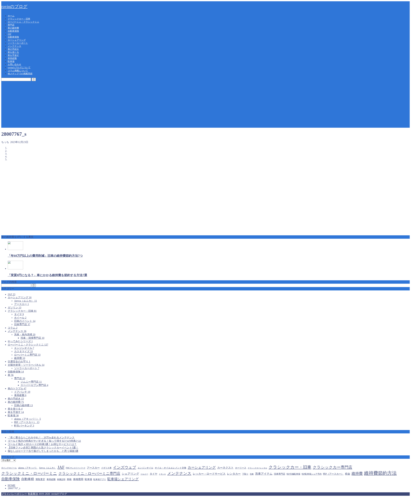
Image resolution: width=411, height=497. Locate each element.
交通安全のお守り (19, 361)
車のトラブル (17, 388)
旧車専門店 (22, 324)
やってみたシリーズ (20, 341)
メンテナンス (14, 46)
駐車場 (11, 61)
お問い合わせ (14, 64)
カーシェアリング (17, 40)
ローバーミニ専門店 (27, 354)
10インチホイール (9, 468)
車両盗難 (12, 58)
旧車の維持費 (23, 405)
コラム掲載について (18, 70)
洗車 (252, 474)
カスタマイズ (23, 351)
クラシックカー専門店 (332, 467)
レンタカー (234, 473)
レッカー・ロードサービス (209, 473)
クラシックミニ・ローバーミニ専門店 (89, 473)
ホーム (11, 16)
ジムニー (144, 474)
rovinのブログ (14, 6)
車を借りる (13, 52)
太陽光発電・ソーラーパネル (26, 365)
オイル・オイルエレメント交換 (170, 467)
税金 (347, 473)
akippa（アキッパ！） (27, 418)
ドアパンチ (22, 392)
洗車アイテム (263, 473)
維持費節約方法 (380, 473)
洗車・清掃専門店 (32, 338)
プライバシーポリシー (14, 494)
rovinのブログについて (19, 67)
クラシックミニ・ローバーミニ (29, 473)
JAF (9, 34)
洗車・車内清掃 (24, 334)
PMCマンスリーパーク (75, 468)
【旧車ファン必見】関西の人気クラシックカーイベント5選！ (43, 447)
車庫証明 (61, 479)
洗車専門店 (279, 474)
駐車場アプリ (99, 479)
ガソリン (14, 307)
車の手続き (13, 49)
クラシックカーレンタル (257, 468)
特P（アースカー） (26, 422)
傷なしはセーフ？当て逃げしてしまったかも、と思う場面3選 (43, 451)
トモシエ (162, 474)
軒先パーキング (24, 425)
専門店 (11, 25)
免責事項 (33, 494)
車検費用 (78, 479)
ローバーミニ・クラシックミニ (23, 22)
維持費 (19, 358)
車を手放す (13, 55)
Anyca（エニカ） (25, 300)
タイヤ (19, 314)
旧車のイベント (24, 321)
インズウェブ (124, 467)
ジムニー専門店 (31, 381)
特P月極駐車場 (293, 474)
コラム (12, 327)
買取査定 (40, 479)
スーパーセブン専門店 (34, 385)
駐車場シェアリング (123, 479)
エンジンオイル (24, 348)
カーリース (240, 467)
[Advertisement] (205, 105)
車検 (69, 479)
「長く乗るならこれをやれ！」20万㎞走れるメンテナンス (41, 437)
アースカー (21, 304)
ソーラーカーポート (18, 43)
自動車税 (27, 479)
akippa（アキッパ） (28, 467)
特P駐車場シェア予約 (312, 474)
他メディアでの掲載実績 (20, 73)
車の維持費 (13, 28)
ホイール (20, 317)
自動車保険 (13, 31)
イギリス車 (106, 468)
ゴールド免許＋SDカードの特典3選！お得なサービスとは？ (42, 444)
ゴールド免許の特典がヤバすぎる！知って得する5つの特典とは (44, 440)
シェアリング (130, 473)
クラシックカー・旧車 (19, 19)
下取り (245, 474)
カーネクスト (225, 467)
